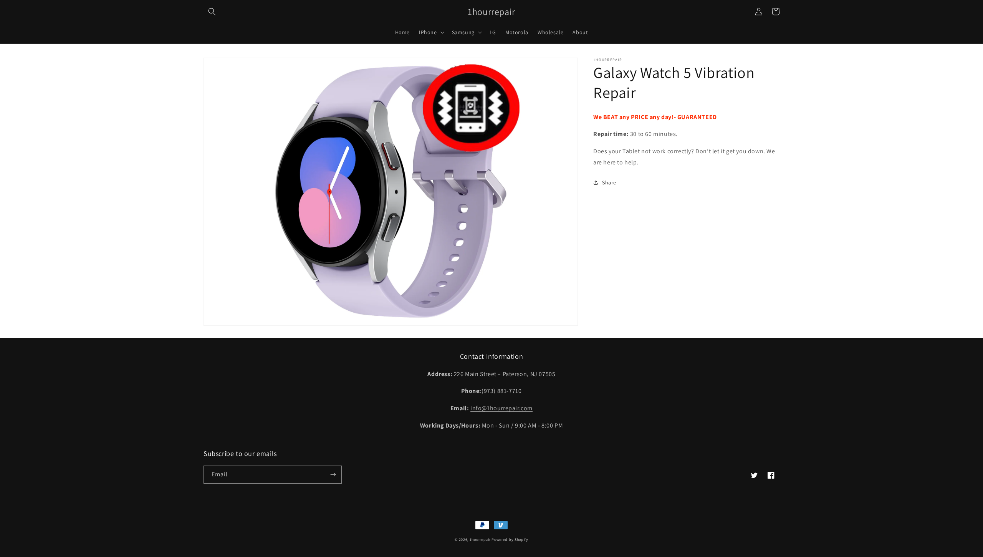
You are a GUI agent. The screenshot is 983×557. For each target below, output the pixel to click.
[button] (212, 11)
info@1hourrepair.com (501, 408)
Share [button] (609, 182)
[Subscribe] (332, 475)
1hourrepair (480, 539)
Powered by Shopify (510, 539)
